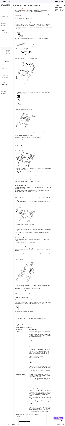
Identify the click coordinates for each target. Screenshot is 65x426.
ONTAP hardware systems (7, 4)
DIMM (5, 57)
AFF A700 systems (5, 70)
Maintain (5, 34)
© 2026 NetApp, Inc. (3, 424)
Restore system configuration (8, 51)
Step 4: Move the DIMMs (58, 11)
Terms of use (9, 424)
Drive (5, 59)
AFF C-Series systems (5, 18)
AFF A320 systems (5, 68)
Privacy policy (14, 424)
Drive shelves (4, 91)
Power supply (6, 63)
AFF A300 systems (5, 66)
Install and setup (6, 32)
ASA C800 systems (5, 77)
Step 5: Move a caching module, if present (59, 13)
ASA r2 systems (4, 23)
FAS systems (4, 25)
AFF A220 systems (5, 30)
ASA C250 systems (5, 73)
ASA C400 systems (5, 75)
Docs (9, 1)
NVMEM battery (7, 61)
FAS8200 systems (5, 86)
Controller (6, 41)
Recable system (8, 53)
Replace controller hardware (8, 48)
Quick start (3, 14)
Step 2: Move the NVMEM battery (59, 9)
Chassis (6, 39)
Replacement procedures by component (6, 96)
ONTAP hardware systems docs (6, 11)
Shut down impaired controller (8, 45)
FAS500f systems (5, 84)
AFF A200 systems (5, 28)
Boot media (6, 37)
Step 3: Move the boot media (59, 10)
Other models (5, 89)
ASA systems (4, 21)
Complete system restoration (8, 56)
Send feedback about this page (60, 424)
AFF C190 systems (5, 79)
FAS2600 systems (5, 82)
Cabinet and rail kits (4, 93)
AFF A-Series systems (5, 16)
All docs (2, 4)
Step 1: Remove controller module (58, 7)
